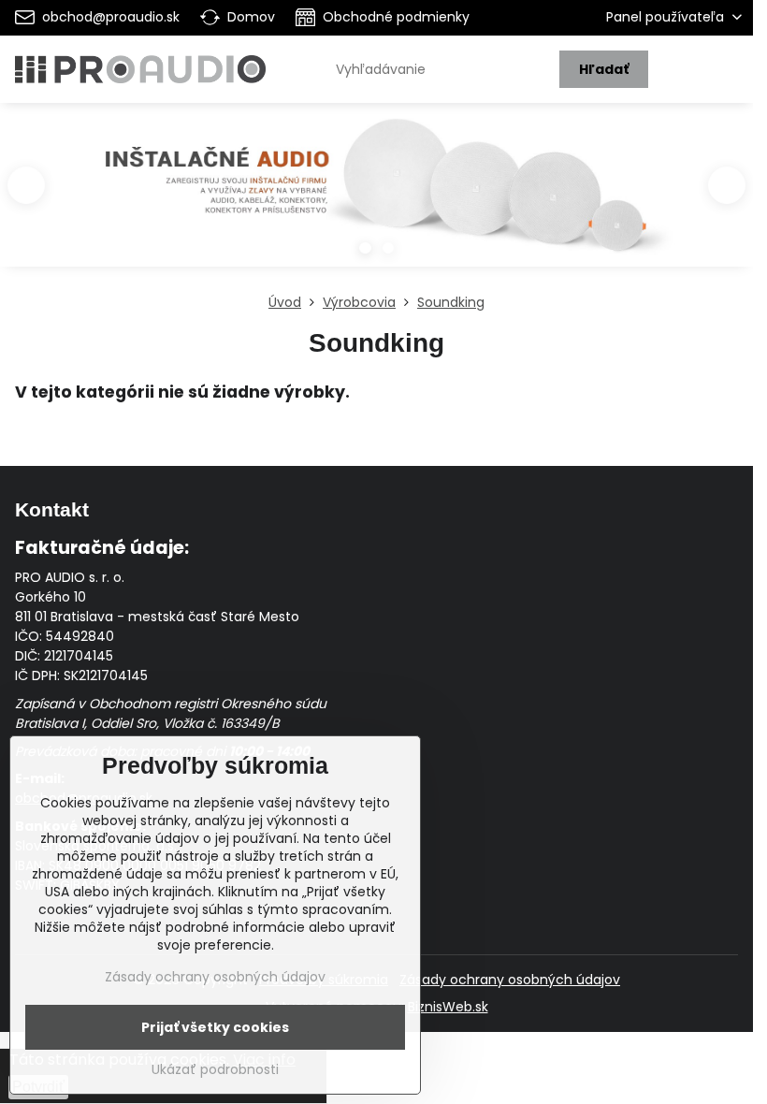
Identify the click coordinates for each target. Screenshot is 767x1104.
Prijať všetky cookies (215, 1027)
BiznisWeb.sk (448, 1006)
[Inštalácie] (376, 194)
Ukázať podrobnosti (215, 1070)
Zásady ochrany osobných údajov (509, 979)
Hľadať (604, 69)
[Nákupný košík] (685, 69)
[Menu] (730, 69)
